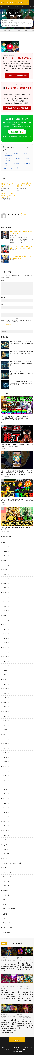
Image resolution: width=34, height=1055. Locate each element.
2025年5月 (6, 592)
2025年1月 (6, 611)
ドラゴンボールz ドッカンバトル (11, 863)
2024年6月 (6, 643)
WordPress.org (7, 932)
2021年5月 (6, 812)
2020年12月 (6, 835)
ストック (5, 858)
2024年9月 (6, 629)
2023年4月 (6, 707)
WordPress (20, 1051)
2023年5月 (6, 702)
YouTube (10, 22)
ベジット (5, 876)
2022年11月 (6, 730)
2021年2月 (6, 826)
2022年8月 (6, 743)
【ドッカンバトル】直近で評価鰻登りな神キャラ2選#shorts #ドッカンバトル (8, 968)
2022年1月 (6, 775)
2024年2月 (6, 661)
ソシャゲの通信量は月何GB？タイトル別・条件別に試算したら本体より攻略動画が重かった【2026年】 (21, 383)
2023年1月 (6, 720)
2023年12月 (6, 670)
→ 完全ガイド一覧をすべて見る (11, 168)
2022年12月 (6, 725)
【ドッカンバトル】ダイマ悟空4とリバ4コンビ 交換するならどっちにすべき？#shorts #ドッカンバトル (25, 1026)
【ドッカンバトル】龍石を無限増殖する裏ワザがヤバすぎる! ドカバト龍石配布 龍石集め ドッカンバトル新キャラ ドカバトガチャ (17, 500)
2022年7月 (6, 748)
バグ (3, 504)
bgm (12, 20)
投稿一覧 (24, 214)
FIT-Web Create (27, 1049)
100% (3, 986)
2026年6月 (6, 556)
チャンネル (12, 23)
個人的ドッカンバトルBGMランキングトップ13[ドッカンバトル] (7, 184)
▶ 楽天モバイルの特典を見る (17, 75)
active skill (3, 988)
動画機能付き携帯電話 (9, 25)
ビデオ (17, 23)
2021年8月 (6, 798)
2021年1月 (6, 830)
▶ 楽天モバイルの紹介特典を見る (17, 108)
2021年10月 (6, 789)
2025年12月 (6, 560)
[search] (31, 331)
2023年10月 (6, 679)
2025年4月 (6, 597)
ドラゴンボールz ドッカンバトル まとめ (21, 1047)
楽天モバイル (6, 899)
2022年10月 (6, 734)
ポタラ (4, 881)
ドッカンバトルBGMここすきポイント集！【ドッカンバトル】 (8, 195)
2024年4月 (6, 652)
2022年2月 (6, 771)
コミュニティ (5, 23)
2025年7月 (6, 583)
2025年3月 (6, 601)
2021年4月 (6, 816)
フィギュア (6, 872)
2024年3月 (6, 656)
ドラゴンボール (21, 960)
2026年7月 (6, 551)
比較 (18, 989)
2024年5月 (6, 647)
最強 (3, 448)
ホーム (2, 6)
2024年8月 (6, 633)
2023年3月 (6, 711)
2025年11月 (6, 565)
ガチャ (4, 854)
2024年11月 (6, 620)
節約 (4, 904)
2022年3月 (6, 766)
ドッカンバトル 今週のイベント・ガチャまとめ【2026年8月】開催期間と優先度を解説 (21, 363)
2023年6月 (6, 697)
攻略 (3, 422)
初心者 (24, 6)
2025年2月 (6, 606)
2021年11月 (6, 784)
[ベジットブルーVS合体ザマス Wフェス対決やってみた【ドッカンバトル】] (5, 249)
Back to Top (17, 1040)
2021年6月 (6, 807)
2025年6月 (6, 588)
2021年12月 (6, 780)
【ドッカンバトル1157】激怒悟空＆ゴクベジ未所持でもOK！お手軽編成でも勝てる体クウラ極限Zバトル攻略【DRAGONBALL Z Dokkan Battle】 (16, 418)
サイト (2, 311)
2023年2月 (6, 716)
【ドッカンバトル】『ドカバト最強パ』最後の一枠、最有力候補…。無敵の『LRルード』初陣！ (25, 966)
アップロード (16, 22)
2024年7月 (6, 638)
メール (3, 304)
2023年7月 (6, 693)
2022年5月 (6, 757)
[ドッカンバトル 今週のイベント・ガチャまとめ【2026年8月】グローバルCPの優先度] (5, 345)
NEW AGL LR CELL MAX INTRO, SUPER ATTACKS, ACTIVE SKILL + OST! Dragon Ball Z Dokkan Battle (8, 994)
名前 (3, 297)
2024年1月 (6, 665)
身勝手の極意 (5, 476)
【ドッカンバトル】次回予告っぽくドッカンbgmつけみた (24, 184)
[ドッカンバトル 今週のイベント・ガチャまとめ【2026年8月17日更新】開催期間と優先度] (5, 374)
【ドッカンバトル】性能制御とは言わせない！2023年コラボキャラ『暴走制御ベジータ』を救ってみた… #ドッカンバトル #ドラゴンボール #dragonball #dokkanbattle (16, 472)
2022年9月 (6, 739)
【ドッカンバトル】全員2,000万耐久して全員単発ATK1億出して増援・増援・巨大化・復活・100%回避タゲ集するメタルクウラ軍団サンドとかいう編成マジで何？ (8, 1026)
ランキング (28, 988)
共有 (28, 23)
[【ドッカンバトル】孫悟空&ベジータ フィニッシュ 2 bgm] (5, 259)
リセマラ (17, 6)
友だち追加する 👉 (17, 132)
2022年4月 (6, 762)
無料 (17, 25)
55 (13, 986)
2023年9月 (6, 684)
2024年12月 (6, 615)
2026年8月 (6, 546)
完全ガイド (9, 6)
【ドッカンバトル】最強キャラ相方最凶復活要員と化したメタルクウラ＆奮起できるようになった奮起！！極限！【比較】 (25, 996)
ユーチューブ (23, 23)
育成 (29, 6)
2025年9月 (6, 574)
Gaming (5, 22)
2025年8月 (6, 578)
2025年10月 (6, 569)
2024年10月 (6, 624)
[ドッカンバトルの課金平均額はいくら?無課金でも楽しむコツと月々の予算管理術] (5, 355)
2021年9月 (6, 794)
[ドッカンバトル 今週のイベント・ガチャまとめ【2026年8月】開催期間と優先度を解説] (5, 365)
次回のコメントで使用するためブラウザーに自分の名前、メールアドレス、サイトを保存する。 (17, 321)
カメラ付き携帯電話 (25, 22)
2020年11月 (6, 839)
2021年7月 (6, 803)
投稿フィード (6, 923)
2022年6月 (6, 752)
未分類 (4, 895)
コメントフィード (7, 927)
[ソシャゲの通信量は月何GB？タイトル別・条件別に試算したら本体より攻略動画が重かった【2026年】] (5, 384)
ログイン (5, 918)
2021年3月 (6, 821)
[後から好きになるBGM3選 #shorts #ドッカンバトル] (5, 235)
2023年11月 (6, 675)
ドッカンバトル (27, 959)
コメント (3, 280)
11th (7, 986)
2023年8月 (6, 688)
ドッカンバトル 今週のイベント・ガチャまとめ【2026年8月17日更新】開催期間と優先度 (21, 373)
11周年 (10, 986)
